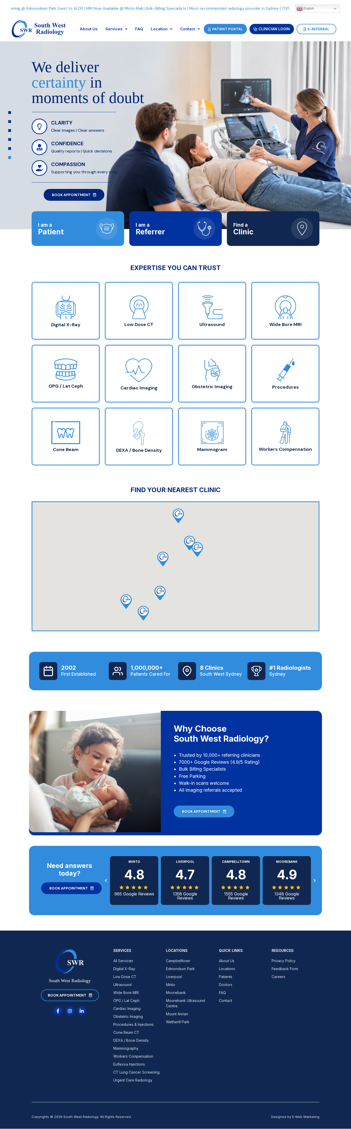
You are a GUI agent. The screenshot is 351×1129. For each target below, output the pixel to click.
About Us (89, 28)
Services (114, 28)
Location (159, 28)
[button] (143, 613)
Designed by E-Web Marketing (295, 1117)
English (308, 8)
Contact (187, 28)
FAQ (139, 28)
